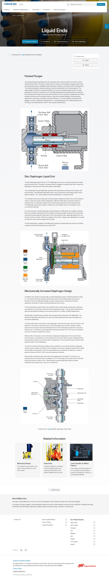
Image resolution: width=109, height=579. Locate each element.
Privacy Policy (17, 568)
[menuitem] (7, 10)
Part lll (49, 429)
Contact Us (17, 519)
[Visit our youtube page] (25, 550)
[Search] (68, 4)
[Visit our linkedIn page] (21, 550)
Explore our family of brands (21, 560)
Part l (23, 55)
